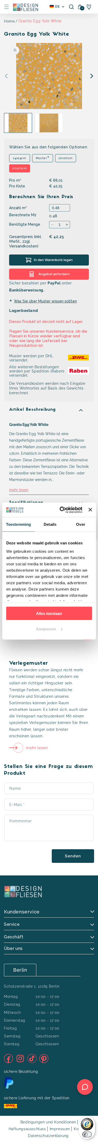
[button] (6, 7)
